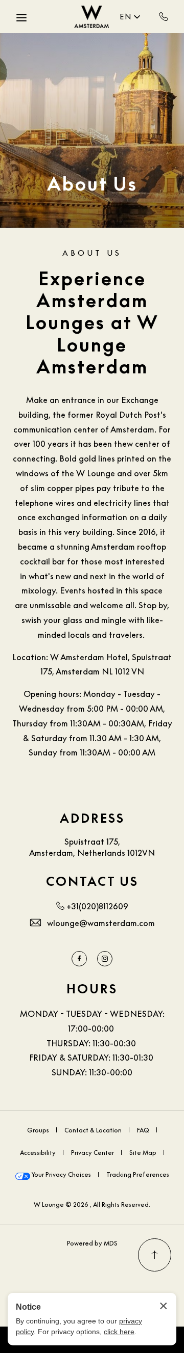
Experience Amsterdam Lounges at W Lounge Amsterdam (92, 322)
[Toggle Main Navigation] (21, 17)
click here (119, 1332)
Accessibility (38, 1152)
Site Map (142, 1152)
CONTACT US (92, 881)
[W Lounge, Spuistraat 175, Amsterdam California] (92, 16)
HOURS (92, 989)
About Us (92, 184)
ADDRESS (92, 818)
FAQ (143, 1130)
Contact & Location (93, 1130)
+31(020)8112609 (164, 16)
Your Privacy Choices (60, 1174)
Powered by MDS (92, 1243)
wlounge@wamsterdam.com (101, 923)
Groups (38, 1130)
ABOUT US (92, 252)
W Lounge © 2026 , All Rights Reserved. (92, 1204)
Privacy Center (92, 1152)
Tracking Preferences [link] (137, 1174)
